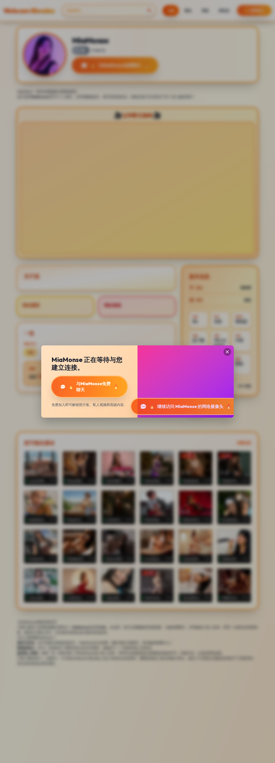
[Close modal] (227, 352)
